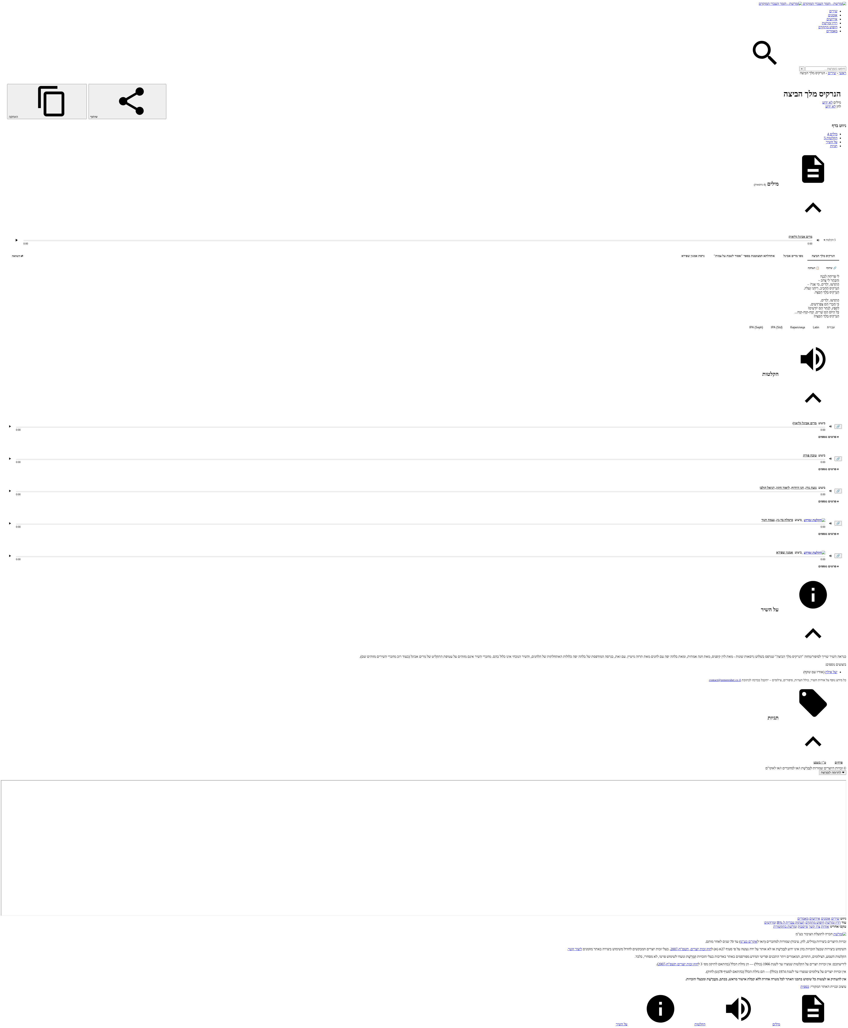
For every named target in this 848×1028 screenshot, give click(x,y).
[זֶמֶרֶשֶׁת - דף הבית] (839, 934)
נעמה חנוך (768, 520)
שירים (833, 11)
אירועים (832, 19)
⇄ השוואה (17, 256)
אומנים (832, 15)
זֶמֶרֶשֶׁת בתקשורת (785, 926)
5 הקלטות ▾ (830, 239)
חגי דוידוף (797, 487)
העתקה (14, 116)
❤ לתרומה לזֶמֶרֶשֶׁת (832, 772)
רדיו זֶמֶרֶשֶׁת (833, 922)
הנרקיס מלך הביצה (823, 256)
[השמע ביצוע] (16, 240)
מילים (832, 134)
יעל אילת (831, 672)
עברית (831, 327)
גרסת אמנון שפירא (693, 256)
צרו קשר (814, 926)
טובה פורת (810, 455)
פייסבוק (803, 926)
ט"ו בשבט (820, 762)
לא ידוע (827, 102)
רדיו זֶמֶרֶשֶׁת (829, 23)
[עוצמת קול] (818, 240)
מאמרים (831, 31)
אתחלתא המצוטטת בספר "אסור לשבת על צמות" (744, 256)
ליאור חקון (783, 487)
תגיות (833, 146)
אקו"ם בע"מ (748, 941)
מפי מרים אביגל (793, 256)
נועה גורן (811, 487)
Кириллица (797, 327)
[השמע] (10, 426)
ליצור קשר (575, 949)
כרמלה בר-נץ (784, 520)
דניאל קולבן (767, 487)
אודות (825, 926)
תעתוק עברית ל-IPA (790, 922)
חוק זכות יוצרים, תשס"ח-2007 (690, 949)
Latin (816, 327)
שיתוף (94, 116)
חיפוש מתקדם (827, 27)
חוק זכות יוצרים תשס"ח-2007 (678, 964)
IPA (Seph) (756, 327)
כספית (805, 986)
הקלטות (830, 138)
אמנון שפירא (784, 552)
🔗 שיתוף (831, 268)
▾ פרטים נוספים (828, 437)
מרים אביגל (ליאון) (800, 236)
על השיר (831, 142)
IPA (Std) (776, 327)
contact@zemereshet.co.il (725, 680)
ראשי (842, 73)
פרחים (839, 762)
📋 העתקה (813, 268)
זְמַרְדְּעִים (770, 922)
